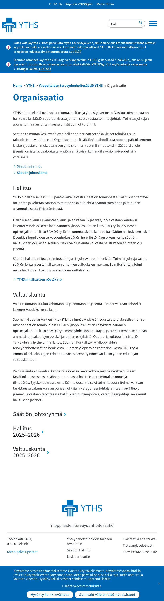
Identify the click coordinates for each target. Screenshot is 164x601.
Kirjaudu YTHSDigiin (79, 4)
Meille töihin (105, 4)
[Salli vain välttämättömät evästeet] (159, 583)
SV (55, 4)
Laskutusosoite (78, 556)
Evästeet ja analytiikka (139, 539)
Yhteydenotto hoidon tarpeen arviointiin (89, 541)
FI (50, 4)
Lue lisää (75, 51)
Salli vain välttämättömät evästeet (107, 594)
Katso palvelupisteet (22, 552)
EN (60, 4)
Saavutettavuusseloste (140, 552)
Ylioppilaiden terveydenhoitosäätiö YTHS (71, 85)
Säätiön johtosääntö (32, 172)
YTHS (30, 85)
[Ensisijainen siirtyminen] (153, 24)
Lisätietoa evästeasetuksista (81, 586)
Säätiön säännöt (29, 166)
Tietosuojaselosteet (137, 545)
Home (17, 85)
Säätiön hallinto (79, 550)
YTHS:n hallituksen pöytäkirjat (39, 279)
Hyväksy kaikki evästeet (50, 594)
